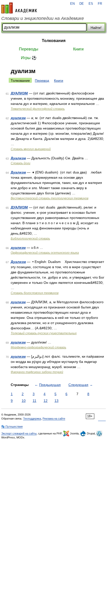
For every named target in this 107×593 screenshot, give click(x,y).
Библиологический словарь (30, 238)
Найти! (96, 28)
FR (100, 3)
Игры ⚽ (29, 58)
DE (81, 3)
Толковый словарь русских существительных (44, 333)
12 (46, 401)
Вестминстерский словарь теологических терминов (49, 198)
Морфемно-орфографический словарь (38, 347)
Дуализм (18, 158)
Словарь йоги (20, 163)
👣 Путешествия (12, 426)
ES (91, 3)
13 (56, 401)
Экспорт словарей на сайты (19, 433)
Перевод (42, 81)
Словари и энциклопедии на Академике (42, 18)
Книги (78, 49)
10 (24, 401)
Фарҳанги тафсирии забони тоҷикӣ (37, 372)
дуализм (18, 118)
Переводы (28, 49)
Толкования (53, 41)
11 (34, 401)
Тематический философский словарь (38, 109)
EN (72, 3)
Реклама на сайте (54, 418)
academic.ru (19, 7)
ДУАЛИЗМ (19, 93)
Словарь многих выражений (31, 149)
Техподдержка (32, 418)
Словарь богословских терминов (34, 293)
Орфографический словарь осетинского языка (45, 252)
